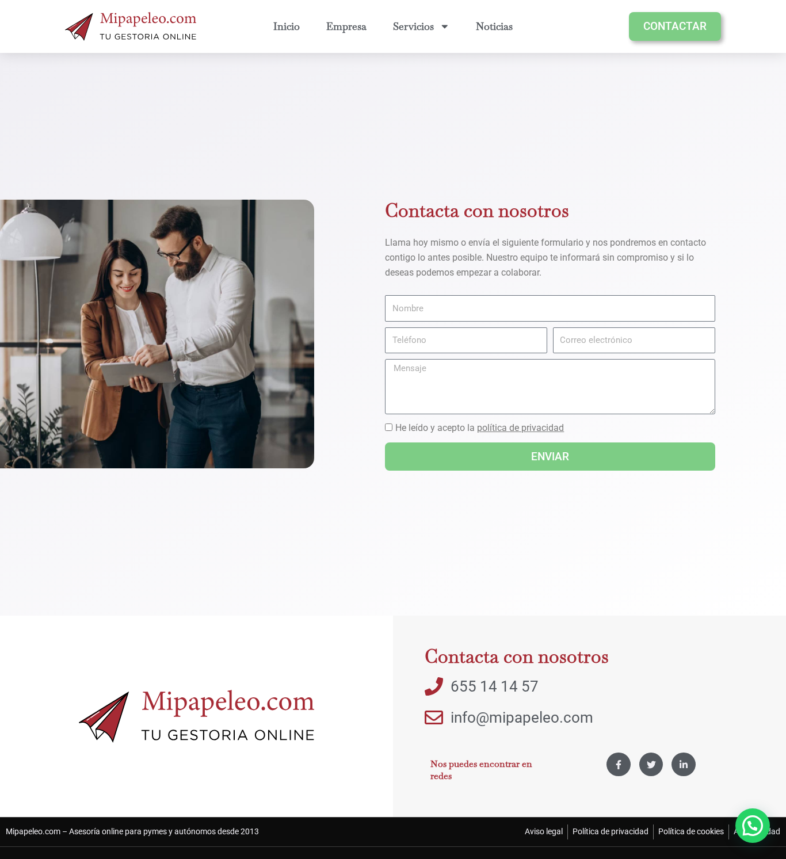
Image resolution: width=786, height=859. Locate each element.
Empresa (346, 26)
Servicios (413, 26)
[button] (752, 825)
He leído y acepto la (479, 427)
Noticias (494, 26)
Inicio (286, 26)
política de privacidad (520, 427)
